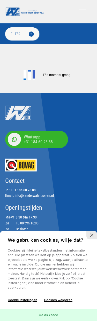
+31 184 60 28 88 (23, 190)
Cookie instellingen (22, 300)
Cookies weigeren (58, 300)
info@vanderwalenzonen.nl (34, 195)
